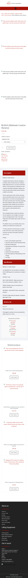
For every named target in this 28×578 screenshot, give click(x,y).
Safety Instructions (12, 329)
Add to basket (11, 147)
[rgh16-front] (14, 32)
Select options (14, 414)
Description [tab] (7, 173)
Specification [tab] (8, 262)
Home (2, 13)
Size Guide (13, 335)
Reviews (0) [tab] (7, 302)
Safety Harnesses (8, 15)
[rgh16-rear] (14, 58)
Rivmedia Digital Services (17, 576)
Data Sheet (13, 324)
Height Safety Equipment (9, 13)
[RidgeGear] (4, 157)
